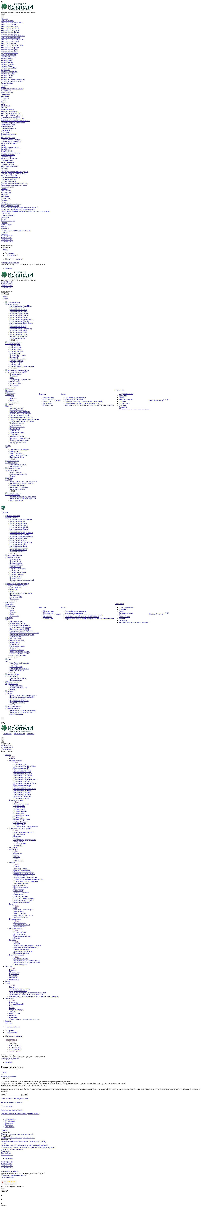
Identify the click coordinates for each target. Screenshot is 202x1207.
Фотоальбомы (6, 1153)
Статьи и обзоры (7, 1155)
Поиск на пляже (6, 1106)
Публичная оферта (7, 1177)
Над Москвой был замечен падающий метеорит (18, 1138)
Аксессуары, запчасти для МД (24, 832)
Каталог (12, 758)
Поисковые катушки (20, 804)
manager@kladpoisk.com (10, 263)
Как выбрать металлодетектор (11, 1102)
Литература (17, 853)
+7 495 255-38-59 (7, 240)
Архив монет (5, 1151)
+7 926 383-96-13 (7, 241)
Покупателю (13, 1002)
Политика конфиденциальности (14, 1175)
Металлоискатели (19, 764)
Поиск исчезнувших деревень (11, 1110)
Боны (15, 908)
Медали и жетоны (19, 932)
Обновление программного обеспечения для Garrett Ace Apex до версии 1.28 (28, 1147)
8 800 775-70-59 (7, 236)
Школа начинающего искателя (12, 1149)
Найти (3, 1191)
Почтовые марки (19, 923)
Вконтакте (9, 268)
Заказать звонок (15, 1051)
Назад (13, 757)
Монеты (16, 866)
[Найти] (2, 16)
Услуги (11, 987)
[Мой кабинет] (2, 721)
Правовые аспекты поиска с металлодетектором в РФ (20, 1114)
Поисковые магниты (20, 959)
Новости (4, 1130)
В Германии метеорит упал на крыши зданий (17, 1134)
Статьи (3, 1143)
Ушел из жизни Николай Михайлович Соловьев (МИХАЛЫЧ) (23, 1141)
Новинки (12, 970)
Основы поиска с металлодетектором (14, 1098)
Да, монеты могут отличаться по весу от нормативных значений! (24, 1145)
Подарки (16, 943)
